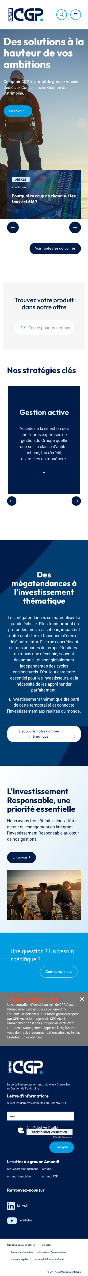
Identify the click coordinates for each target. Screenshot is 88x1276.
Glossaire (46, 1245)
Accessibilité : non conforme (49, 1259)
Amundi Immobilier (19, 1176)
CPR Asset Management (22, 1168)
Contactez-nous (58, 971)
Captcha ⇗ (63, 1137)
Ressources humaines (22, 1252)
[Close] (82, 998)
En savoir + (18, 110)
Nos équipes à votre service (21, 1245)
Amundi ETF (50, 1176)
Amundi (47, 1168)
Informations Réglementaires (51, 1252)
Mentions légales (19, 1259)
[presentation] (11, 501)
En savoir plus (32, 1036)
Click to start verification (49, 1131)
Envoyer (62, 1146)
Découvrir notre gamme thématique (39, 733)
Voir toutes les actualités (55, 248)
